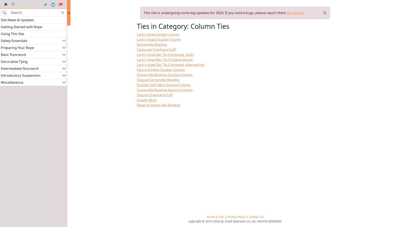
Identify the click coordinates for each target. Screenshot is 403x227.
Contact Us (256, 217)
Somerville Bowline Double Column (164, 75)
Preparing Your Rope (17, 47)
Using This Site (12, 34)
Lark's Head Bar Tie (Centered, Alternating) (170, 64)
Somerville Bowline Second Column (165, 90)
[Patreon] (60, 4)
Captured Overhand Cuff (156, 49)
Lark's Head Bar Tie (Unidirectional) (165, 59)
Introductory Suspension (21, 75)
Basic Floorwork (13, 54)
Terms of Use (215, 217)
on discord (295, 13)
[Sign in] (12, 4)
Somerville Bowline (152, 44)
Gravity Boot (147, 100)
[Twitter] (45, 4)
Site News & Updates (17, 20)
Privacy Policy (236, 217)
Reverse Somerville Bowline (158, 105)
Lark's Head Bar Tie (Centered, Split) (165, 54)
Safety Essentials (14, 40)
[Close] (325, 13)
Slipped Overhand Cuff (155, 95)
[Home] (6, 4)
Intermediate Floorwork (20, 68)
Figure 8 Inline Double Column (161, 69)
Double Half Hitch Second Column (164, 85)
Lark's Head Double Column (159, 39)
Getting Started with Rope (21, 27)
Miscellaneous (12, 82)
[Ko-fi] (53, 4)
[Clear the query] (62, 12)
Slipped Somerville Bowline (158, 80)
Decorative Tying (14, 61)
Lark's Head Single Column (158, 34)
